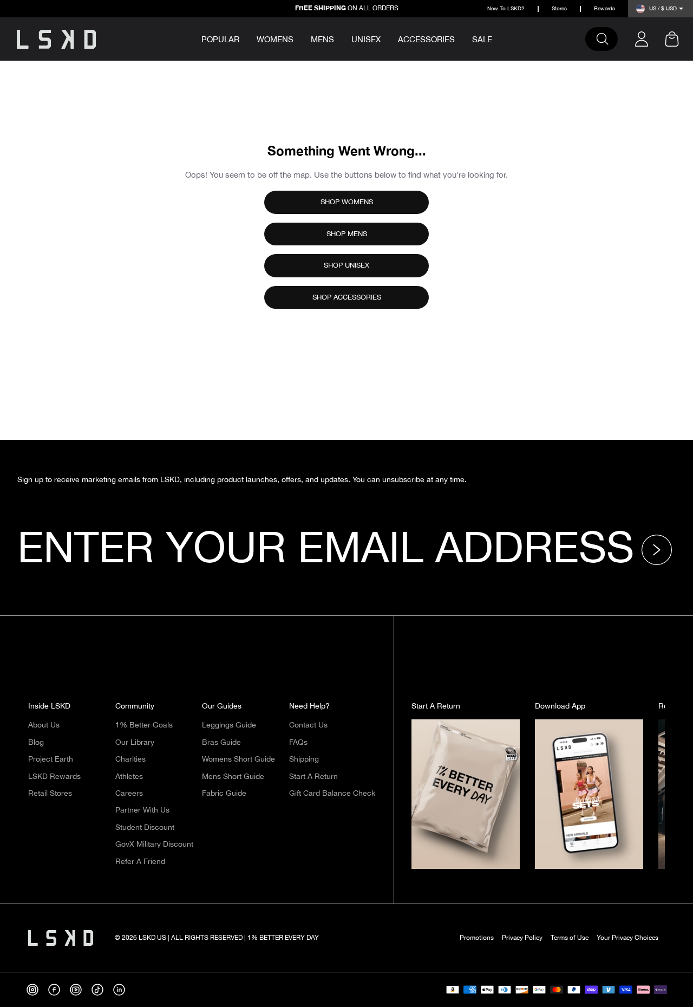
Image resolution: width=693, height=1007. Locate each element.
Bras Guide (221, 743)
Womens (275, 40)
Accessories (426, 40)
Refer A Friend (140, 862)
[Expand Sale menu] (499, 38)
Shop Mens (346, 234)
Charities (130, 759)
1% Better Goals (144, 725)
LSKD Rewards (54, 777)
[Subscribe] (660, 550)
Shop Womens (347, 202)
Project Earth (50, 759)
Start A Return (313, 777)
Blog (36, 743)
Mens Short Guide (233, 777)
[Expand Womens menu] (301, 38)
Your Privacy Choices (627, 938)
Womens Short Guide (238, 759)
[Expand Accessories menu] (462, 38)
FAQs (298, 743)
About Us (44, 725)
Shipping (304, 759)
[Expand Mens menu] (341, 38)
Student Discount (144, 828)
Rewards (604, 9)
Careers (129, 794)
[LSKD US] (56, 39)
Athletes (129, 777)
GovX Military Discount (154, 844)
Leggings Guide (229, 725)
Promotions (477, 938)
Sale (482, 40)
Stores (559, 9)
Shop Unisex (346, 265)
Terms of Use (570, 938)
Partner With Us (142, 810)
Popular (220, 40)
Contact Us (308, 725)
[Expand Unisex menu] (388, 38)
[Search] (607, 39)
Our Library (134, 743)
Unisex (366, 40)
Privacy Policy (522, 938)
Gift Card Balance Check (332, 794)
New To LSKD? (506, 9)
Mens (322, 40)
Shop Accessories (346, 297)
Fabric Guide (224, 794)
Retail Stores (50, 794)
